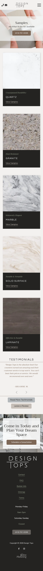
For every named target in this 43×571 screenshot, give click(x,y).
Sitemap (21, 492)
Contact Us (6, 5)
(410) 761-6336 (21, 33)
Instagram (24, 548)
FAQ (21, 480)
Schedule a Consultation (21, 442)
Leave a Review (21, 406)
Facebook (18, 548)
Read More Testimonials (21, 400)
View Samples (12, 101)
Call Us (2, 5)
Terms (21, 497)
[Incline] (21, 555)
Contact (21, 474)
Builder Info (21, 486)
